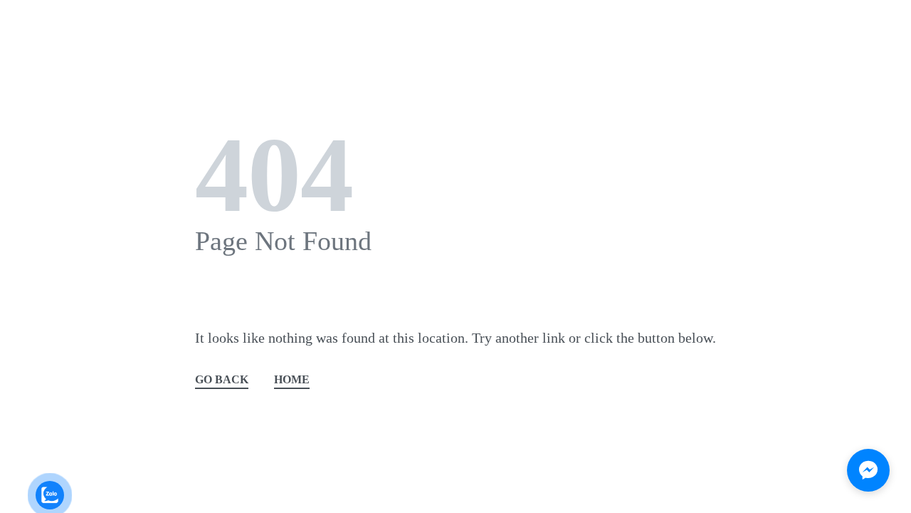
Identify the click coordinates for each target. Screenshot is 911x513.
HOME (292, 380)
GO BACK (221, 380)
